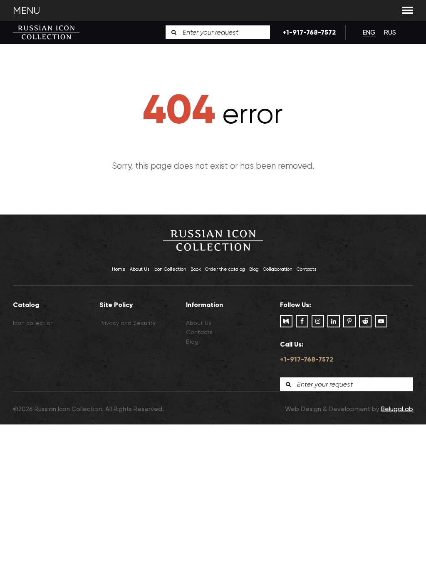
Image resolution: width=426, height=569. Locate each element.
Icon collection (33, 322)
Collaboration (277, 269)
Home (119, 269)
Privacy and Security (127, 322)
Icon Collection (170, 269)
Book (196, 269)
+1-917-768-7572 (307, 32)
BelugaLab (397, 409)
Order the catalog (225, 269)
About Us (139, 269)
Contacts (306, 269)
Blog (254, 269)
